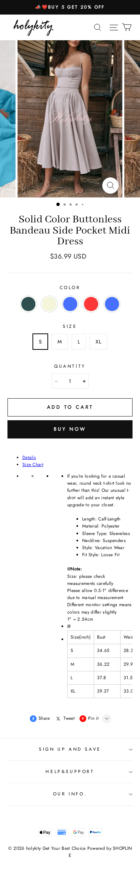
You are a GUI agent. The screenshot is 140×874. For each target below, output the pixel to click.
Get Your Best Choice (64, 848)
